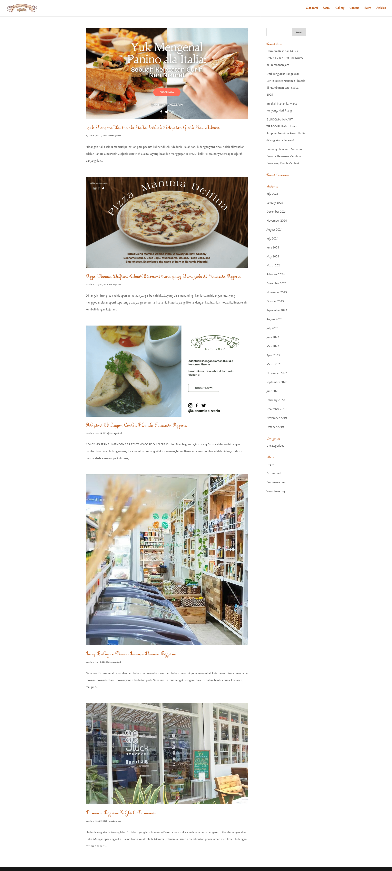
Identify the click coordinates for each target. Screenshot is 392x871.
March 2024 (274, 265)
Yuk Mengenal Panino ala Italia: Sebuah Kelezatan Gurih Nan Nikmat (153, 127)
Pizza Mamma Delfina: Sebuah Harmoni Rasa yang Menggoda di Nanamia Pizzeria (163, 276)
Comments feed (276, 482)
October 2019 (275, 427)
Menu (326, 9)
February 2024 (275, 274)
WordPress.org (275, 491)
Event (367, 9)
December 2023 (276, 283)
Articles (381, 9)
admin (91, 136)
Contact (354, 9)
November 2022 (276, 373)
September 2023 (276, 310)
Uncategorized (114, 136)
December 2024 (276, 211)
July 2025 (272, 193)
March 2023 (274, 364)
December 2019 (276, 409)
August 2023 (274, 319)
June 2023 (272, 337)
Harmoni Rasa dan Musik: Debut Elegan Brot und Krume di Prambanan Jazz (285, 58)
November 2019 (276, 418)
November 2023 (276, 292)
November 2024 (276, 220)
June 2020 (272, 391)
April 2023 (273, 355)
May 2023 (272, 346)
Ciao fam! (312, 9)
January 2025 (274, 202)
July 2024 (272, 238)
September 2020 (276, 382)
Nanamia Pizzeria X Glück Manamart (121, 813)
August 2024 (274, 229)
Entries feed (273, 473)
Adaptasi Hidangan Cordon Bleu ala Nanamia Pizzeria (136, 425)
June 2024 (272, 247)
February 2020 (275, 400)
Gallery (339, 9)
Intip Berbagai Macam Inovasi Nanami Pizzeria (131, 654)
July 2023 (272, 328)
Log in (270, 464)
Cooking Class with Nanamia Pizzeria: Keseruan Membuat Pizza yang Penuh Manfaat (284, 156)
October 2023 (275, 301)
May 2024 (272, 256)
